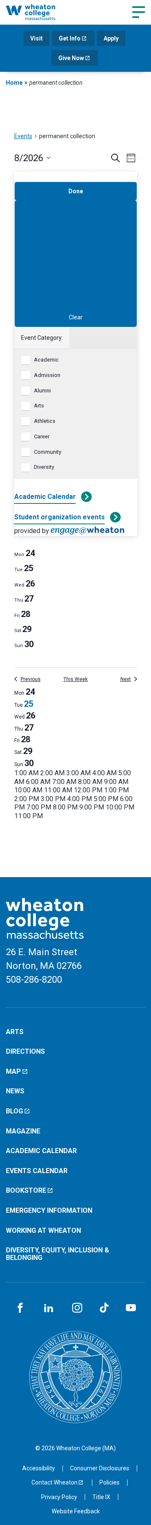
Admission (47, 375)
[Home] (39, 12)
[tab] (24, 553)
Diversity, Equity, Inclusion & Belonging (57, 1254)
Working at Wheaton (43, 1230)
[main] (75, 486)
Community (47, 452)
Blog (14, 1111)
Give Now (71, 58)
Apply (111, 38)
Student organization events (59, 517)
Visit (36, 38)
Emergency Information (49, 1210)
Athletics (44, 421)
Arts (39, 405)
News (15, 1091)
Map (13, 1071)
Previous (31, 679)
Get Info (70, 38)
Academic (46, 360)
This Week (75, 679)
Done (75, 191)
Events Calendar (37, 1171)
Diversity (44, 467)
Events (23, 136)
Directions (25, 1051)
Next (125, 679)
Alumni (42, 390)
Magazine (23, 1131)
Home (14, 82)
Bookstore (26, 1190)
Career (41, 436)
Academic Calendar (45, 497)
